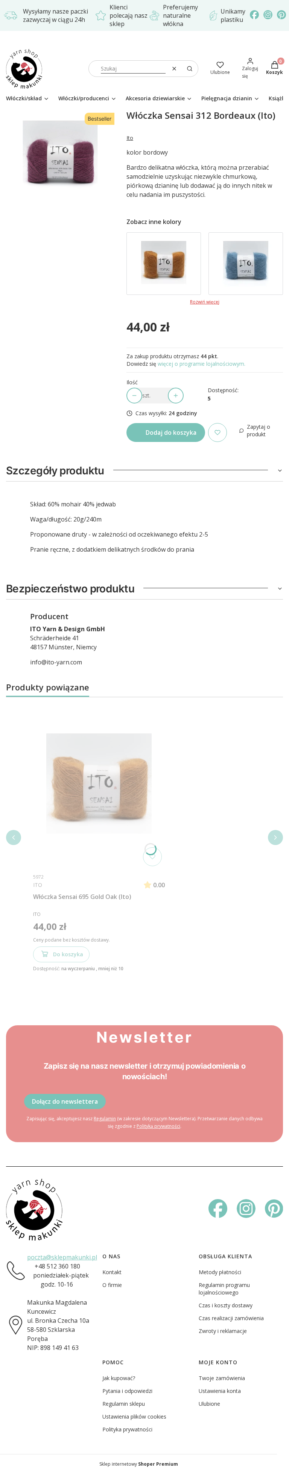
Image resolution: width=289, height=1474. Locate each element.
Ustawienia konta (220, 1390)
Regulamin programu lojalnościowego (224, 1288)
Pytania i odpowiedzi (127, 1390)
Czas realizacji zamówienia (231, 1318)
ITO (37, 884)
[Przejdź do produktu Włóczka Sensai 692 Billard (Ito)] (245, 263)
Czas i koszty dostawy (225, 1305)
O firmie (112, 1284)
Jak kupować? (118, 1378)
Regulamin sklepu (123, 1403)
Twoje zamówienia (222, 1378)
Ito (129, 137)
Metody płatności (220, 1272)
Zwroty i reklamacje (223, 1330)
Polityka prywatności (127, 1429)
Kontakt (112, 1272)
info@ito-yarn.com (56, 662)
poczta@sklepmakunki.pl (62, 1257)
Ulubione (209, 1403)
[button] (189, 68)
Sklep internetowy (138, 1464)
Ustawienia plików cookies (134, 1416)
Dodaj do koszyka (171, 432)
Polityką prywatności (158, 1126)
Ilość (132, 382)
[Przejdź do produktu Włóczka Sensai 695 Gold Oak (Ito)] (163, 263)
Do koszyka (68, 954)
